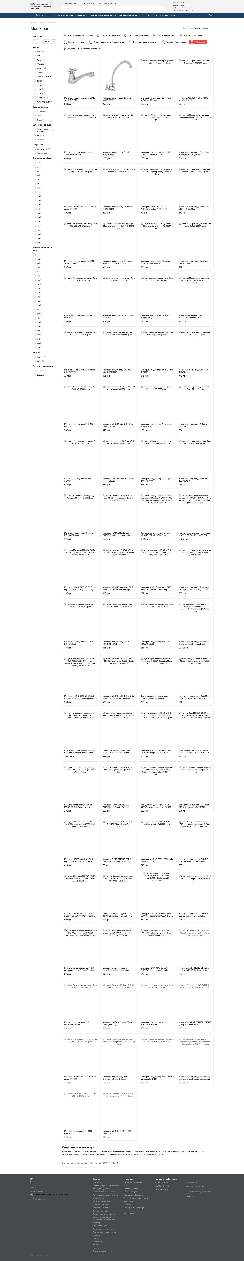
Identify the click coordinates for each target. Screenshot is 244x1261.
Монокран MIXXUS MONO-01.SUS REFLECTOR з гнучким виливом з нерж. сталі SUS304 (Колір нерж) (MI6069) (79, 699)
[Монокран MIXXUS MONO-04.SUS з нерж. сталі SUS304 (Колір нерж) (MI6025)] (119, 674)
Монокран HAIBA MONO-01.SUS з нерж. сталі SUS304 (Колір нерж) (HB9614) (79, 861)
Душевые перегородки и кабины (105, 1232)
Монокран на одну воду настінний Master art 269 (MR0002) (155, 153)
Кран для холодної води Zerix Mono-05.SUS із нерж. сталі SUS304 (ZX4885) (195, 698)
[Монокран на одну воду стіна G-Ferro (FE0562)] (157, 348)
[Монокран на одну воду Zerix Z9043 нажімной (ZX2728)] (157, 1054)
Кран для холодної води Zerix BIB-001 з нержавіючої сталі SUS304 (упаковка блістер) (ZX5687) (194, 861)
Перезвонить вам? (110, 3)
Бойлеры (96, 1235)
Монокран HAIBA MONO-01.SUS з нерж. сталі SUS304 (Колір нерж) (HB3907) (194, 970)
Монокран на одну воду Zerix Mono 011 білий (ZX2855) (194, 208)
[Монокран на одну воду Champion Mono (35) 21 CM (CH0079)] (119, 239)
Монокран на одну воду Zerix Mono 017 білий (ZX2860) (156, 99)
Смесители (97, 1182)
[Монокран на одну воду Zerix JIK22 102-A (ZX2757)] (195, 456)
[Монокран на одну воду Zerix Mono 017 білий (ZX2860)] (157, 76)
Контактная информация (101, 15)
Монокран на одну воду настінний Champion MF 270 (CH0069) (117, 1078)
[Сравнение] (205, 6)
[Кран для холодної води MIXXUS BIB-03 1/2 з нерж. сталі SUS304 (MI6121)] (119, 891)
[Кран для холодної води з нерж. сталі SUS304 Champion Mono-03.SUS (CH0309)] (119, 946)
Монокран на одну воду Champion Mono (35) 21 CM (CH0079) (117, 262)
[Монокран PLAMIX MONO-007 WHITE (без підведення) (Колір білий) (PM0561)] (119, 511)
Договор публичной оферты (164, 15)
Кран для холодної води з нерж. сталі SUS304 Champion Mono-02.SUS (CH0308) (116, 752)
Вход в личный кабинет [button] (133, 1182)
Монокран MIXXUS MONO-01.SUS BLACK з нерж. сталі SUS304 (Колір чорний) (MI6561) (156, 915)
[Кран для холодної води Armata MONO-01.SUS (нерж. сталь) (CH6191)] (80, 783)
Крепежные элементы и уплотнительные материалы (104, 1218)
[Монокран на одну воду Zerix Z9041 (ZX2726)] (80, 402)
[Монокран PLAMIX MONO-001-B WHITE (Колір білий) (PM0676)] (119, 837)
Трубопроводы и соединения (104, 1214)
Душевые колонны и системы (104, 1192)
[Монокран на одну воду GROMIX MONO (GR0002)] (119, 348)
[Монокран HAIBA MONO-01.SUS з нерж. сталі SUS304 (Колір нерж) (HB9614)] (80, 837)
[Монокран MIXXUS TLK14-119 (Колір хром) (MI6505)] (119, 1109)
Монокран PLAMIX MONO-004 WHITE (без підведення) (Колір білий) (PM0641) (154, 970)
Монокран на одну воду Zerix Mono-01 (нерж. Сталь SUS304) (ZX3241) (194, 588)
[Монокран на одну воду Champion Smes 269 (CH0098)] (80, 130)
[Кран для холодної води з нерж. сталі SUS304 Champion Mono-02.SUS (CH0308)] (119, 728)
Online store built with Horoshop (40, 1256)
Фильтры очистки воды (101, 1201)
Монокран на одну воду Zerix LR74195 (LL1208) (77, 1023)
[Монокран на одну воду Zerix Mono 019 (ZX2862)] (80, 348)
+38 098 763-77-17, (73, 4)
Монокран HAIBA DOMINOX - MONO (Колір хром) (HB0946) (195, 1023)
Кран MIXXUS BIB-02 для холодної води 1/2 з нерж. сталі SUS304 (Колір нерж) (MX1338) (195, 752)
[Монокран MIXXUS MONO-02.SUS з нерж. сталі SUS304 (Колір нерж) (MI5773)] (157, 565)
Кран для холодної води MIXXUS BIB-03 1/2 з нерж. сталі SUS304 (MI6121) (117, 915)
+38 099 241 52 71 (92, 4)
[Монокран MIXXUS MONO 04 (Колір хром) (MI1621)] (119, 402)
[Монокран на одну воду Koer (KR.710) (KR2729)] (157, 1000)
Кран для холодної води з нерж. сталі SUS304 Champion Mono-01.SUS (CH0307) (155, 698)
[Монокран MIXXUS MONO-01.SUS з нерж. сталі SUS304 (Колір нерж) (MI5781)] (80, 565)
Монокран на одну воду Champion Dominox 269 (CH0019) (155, 262)
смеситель (66, 1151)
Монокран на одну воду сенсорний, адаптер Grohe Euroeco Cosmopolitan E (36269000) (195, 1079)
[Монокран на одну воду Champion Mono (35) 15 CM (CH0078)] (195, 130)
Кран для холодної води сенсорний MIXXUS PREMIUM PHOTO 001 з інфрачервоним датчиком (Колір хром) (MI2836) (194, 536)
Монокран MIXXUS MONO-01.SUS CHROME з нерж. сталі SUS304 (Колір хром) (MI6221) (156, 752)
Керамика (96, 1238)
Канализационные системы (103, 1229)
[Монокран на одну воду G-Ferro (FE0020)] (80, 456)
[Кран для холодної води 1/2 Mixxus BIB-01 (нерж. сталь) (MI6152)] (195, 783)
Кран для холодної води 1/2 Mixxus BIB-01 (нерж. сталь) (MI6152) (194, 806)
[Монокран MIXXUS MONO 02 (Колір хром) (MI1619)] (195, 76)
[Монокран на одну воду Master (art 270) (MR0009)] (157, 456)
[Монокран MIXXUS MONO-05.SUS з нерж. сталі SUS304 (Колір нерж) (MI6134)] (80, 891)
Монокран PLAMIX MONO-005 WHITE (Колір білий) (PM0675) (116, 806)
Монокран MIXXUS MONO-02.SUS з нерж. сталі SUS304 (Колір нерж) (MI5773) (156, 589)
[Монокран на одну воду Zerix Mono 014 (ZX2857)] (157, 293)
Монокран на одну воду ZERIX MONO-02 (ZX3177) (116, 643)
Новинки (96, 1248)
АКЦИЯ (95, 1245)
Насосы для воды (99, 1226)
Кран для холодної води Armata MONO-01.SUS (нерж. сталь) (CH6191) (78, 807)
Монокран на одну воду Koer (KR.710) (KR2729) (153, 1023)
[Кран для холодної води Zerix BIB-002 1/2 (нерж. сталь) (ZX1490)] (195, 891)
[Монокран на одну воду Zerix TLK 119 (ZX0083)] (195, 348)
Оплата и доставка (65, 15)
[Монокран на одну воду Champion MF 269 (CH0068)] (80, 511)
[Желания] (198, 6)
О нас (53, 15)
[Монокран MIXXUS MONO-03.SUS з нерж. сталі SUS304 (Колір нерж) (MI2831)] (119, 565)
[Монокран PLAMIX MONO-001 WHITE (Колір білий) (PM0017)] (157, 184)
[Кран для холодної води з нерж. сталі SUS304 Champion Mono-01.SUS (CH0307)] (157, 674)
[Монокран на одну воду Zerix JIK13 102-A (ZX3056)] (157, 619)
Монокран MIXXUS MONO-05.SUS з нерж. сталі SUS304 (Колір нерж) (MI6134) (80, 915)
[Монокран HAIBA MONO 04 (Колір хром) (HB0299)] (119, 1000)
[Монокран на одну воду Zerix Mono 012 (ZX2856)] (195, 239)
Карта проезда (191, 1196)
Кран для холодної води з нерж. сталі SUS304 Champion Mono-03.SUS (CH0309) (116, 970)
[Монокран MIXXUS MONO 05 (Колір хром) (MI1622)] (80, 1054)
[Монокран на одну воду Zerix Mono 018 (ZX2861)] (119, 184)
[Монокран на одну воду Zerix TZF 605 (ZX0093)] (119, 76)
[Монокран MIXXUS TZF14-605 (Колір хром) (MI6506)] (157, 837)
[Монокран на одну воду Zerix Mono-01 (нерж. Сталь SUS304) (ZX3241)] (195, 565)
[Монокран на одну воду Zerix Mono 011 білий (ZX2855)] (195, 184)
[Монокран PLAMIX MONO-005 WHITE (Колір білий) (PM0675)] (119, 783)
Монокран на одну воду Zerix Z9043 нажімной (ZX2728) (156, 1078)
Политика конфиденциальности (127, 15)
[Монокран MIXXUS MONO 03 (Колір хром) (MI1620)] (80, 184)
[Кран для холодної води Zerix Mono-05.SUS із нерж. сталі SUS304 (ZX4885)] (195, 674)
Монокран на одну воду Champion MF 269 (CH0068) (79, 534)
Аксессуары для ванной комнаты (105, 1195)
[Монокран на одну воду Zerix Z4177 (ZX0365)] (80, 293)
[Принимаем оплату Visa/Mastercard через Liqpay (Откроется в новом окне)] (49, 1194)
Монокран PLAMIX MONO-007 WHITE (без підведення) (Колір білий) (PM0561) (116, 535)
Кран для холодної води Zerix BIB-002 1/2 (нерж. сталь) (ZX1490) (194, 914)
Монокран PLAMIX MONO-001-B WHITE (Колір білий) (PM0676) (117, 860)
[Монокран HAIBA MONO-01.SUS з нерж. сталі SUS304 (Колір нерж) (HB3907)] (195, 946)
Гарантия (146, 15)
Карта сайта (128, 1201)
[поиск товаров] (161, 8)
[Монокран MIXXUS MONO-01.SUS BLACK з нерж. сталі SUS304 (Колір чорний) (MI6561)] (157, 891)
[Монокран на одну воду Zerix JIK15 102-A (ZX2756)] (80, 76)
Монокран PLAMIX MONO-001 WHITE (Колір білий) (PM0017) (154, 208)
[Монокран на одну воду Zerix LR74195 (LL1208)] (80, 1000)
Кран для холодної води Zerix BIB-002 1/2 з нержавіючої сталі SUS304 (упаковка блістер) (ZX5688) (156, 807)
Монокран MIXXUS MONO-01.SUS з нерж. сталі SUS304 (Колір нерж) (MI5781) (80, 589)
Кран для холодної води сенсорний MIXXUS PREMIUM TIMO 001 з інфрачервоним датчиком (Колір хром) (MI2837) (156, 536)
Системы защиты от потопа (103, 1251)
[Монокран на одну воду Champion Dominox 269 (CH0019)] (157, 239)
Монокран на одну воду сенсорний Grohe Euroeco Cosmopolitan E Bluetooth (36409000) (194, 644)
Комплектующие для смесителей (106, 1186)
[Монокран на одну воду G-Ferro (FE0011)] (195, 402)
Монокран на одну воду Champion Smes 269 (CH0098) (79, 153)
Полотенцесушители (101, 1205)
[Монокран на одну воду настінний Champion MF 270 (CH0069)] (119, 1054)
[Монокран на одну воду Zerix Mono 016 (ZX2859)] (119, 130)
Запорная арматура (100, 1211)
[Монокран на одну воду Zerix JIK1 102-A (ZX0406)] (80, 239)
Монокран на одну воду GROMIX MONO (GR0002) (117, 371)
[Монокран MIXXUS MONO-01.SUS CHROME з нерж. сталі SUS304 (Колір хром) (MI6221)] (157, 728)
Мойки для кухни (99, 1198)
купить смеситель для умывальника (149, 1151)
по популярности (202, 28)
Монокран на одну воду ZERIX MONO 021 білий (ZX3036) (192, 316)
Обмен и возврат (82, 15)
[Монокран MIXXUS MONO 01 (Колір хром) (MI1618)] (119, 456)
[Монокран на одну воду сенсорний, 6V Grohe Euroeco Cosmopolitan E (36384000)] (80, 728)
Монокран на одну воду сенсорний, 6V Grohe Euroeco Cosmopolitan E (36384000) (79, 752)
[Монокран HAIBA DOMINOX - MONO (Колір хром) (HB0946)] (195, 1000)
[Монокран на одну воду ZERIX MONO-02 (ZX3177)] (119, 619)
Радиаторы (97, 1223)
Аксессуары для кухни (101, 1189)
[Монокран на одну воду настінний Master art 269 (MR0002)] (157, 130)
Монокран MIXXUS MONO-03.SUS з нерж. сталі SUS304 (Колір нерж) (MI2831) (118, 589)
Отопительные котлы (101, 1208)
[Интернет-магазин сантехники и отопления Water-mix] (43, 1180)
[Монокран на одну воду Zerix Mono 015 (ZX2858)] (157, 402)
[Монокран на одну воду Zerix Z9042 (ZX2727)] (119, 293)
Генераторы (97, 1242)
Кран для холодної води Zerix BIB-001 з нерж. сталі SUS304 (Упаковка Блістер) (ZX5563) (80, 970)
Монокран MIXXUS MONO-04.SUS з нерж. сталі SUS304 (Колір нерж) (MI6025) (118, 698)
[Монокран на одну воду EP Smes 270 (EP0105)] (80, 619)
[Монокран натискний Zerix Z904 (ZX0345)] (80, 1109)
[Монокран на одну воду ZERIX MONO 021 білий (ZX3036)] (195, 293)
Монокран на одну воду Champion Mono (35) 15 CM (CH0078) (194, 153)
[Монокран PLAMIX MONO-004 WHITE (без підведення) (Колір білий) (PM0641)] (157, 946)
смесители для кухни (175, 1151)
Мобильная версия (40, 1199)
